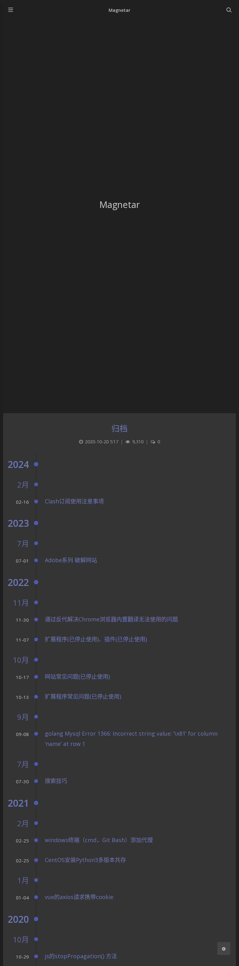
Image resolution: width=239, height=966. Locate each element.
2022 (18, 582)
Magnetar (119, 10)
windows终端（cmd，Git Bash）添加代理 (99, 840)
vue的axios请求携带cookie (79, 897)
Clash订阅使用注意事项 (74, 501)
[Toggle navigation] (229, 10)
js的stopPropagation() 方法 (81, 956)
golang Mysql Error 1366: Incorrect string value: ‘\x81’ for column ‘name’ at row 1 (131, 738)
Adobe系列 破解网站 (71, 560)
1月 (23, 880)
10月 (21, 660)
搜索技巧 (56, 781)
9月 (23, 717)
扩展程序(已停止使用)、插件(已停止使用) (96, 639)
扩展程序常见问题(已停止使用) (83, 696)
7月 (23, 543)
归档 (119, 428)
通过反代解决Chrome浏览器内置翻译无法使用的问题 (111, 619)
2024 (18, 464)
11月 (21, 602)
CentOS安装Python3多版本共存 (85, 860)
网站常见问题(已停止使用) (77, 676)
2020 (18, 919)
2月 (23, 484)
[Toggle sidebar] (10, 10)
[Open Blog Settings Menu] (223, 948)
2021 (18, 803)
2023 (18, 523)
